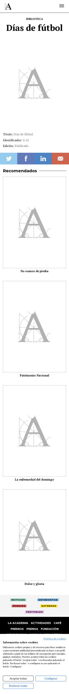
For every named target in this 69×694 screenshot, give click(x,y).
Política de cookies (55, 638)
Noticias (18, 599)
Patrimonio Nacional (34, 375)
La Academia (18, 623)
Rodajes (19, 606)
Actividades (41, 623)
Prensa (32, 629)
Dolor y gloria (34, 584)
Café (57, 623)
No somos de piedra (34, 271)
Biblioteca (34, 19)
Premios (17, 629)
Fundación (50, 629)
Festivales (34, 612)
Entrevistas (48, 599)
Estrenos (49, 606)
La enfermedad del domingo (34, 479)
